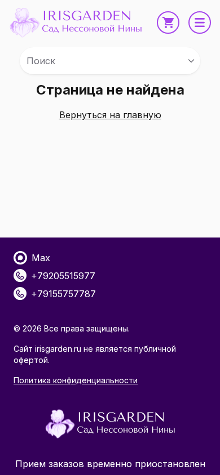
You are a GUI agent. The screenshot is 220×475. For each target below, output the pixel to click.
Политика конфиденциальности (76, 380)
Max (41, 257)
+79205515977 (63, 275)
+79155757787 (63, 293)
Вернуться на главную (110, 114)
